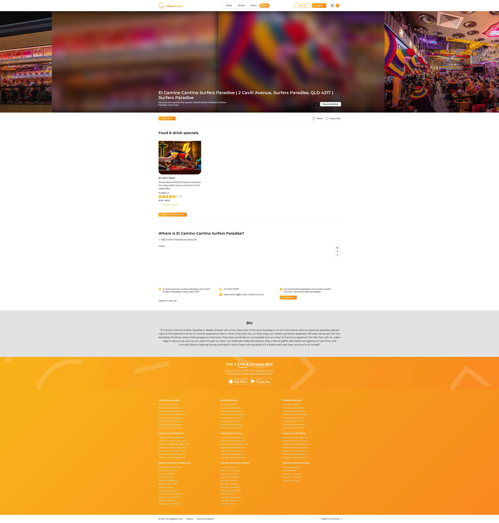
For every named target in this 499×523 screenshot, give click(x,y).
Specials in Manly (228, 494)
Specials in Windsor (167, 500)
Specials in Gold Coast (292, 474)
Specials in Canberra (291, 480)
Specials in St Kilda (166, 474)
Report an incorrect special (172, 214)
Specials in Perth (290, 470)
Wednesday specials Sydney (233, 414)
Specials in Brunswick (168, 484)
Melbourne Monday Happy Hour (172, 437)
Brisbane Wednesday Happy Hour (297, 444)
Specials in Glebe (228, 504)
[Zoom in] (337, 248)
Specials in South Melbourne (171, 494)
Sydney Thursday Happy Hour (233, 447)
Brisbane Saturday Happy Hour (296, 454)
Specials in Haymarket (230, 500)
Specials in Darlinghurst (230, 487)
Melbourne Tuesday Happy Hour (172, 441)
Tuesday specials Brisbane (294, 411)
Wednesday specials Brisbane (295, 414)
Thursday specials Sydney (231, 418)
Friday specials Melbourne (170, 421)
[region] (249, 264)
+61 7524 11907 (231, 289)
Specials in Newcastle (292, 477)
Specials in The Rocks (230, 474)
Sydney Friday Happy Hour (232, 451)
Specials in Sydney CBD (231, 470)
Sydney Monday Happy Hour (233, 437)
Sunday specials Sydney (231, 428)
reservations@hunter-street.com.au (243, 294)
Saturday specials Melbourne (171, 424)
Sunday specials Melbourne (170, 428)
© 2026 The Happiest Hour (171, 519)
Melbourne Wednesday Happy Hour (174, 444)
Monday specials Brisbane (294, 408)
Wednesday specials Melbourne (172, 414)
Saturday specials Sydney (231, 424)
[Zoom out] (337, 251)
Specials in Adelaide (291, 467)
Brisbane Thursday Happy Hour (296, 447)
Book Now (167, 118)
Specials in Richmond (168, 470)
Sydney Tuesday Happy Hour (233, 441)
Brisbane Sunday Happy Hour (295, 457)
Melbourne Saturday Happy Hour (172, 454)
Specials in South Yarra (168, 490)
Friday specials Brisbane (293, 421)
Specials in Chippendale (231, 497)
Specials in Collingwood (169, 497)
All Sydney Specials (229, 404)
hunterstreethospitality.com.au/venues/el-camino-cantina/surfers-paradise (307, 290)
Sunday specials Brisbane (293, 428)
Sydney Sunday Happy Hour (232, 457)
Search (264, 5)
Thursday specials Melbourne (171, 418)
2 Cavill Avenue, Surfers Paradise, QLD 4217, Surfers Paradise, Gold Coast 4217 (187, 290)
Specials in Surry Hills (229, 467)
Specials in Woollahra (229, 484)
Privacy (189, 519)
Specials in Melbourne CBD (170, 467)
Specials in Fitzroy (166, 477)
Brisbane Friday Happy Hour (294, 451)
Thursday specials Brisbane (294, 418)
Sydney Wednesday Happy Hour (234, 444)
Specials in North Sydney (231, 490)
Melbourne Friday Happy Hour (171, 451)
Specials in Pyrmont (229, 480)
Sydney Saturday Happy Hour (233, 454)
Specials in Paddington (230, 477)
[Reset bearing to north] (337, 255)
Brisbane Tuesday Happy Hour (295, 441)
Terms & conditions (205, 519)
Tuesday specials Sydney (231, 411)
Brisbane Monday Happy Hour (295, 437)
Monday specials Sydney (231, 408)
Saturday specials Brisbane (294, 424)
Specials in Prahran (166, 487)
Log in (319, 5)
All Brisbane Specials (291, 404)
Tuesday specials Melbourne (170, 411)
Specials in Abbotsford (168, 480)
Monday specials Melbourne (170, 408)
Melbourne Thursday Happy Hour (172, 447)
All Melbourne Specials (168, 404)
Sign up (302, 5)
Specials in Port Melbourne (170, 504)
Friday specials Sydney (230, 421)
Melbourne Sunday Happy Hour (172, 457)
